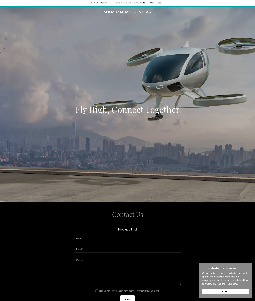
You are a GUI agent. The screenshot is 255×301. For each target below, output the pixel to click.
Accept (225, 291)
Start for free (155, 3)
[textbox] (127, 238)
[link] (127, 12)
